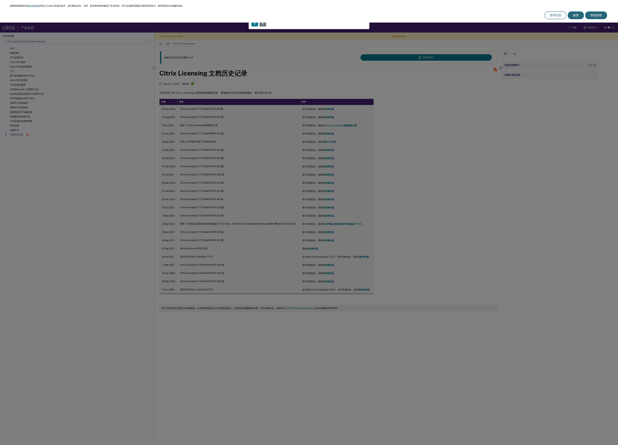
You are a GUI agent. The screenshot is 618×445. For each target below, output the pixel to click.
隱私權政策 (33, 6)
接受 (576, 15)
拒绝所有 (596, 15)
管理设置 (555, 15)
